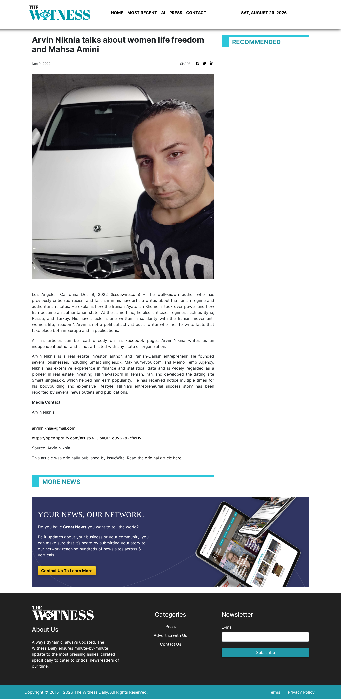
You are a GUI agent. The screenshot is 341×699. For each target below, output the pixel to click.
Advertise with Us (170, 635)
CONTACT (196, 12)
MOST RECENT (142, 12)
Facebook (134, 340)
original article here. (163, 457)
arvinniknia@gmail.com (53, 428)
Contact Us (170, 644)
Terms (274, 692)
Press (170, 626)
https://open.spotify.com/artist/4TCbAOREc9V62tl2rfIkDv (86, 438)
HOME (117, 12)
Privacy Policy (301, 692)
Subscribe (265, 652)
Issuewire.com (125, 294)
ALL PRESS (171, 12)
